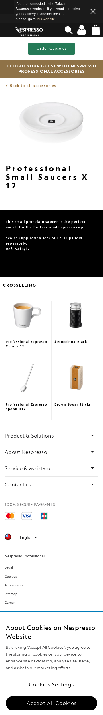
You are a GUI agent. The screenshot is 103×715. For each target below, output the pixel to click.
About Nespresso (26, 452)
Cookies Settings (51, 684)
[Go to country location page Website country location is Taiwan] (8, 538)
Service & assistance (29, 468)
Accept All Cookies (52, 703)
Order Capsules (51, 48)
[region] (51, 663)
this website (46, 19)
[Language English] (28, 538)
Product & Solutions (29, 435)
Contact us (18, 484)
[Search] (68, 30)
